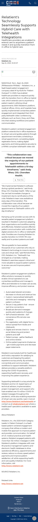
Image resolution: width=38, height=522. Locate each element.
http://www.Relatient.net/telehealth (17, 402)
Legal (8, 516)
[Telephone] (30, 3)
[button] (19, 71)
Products (19, 499)
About (19, 501)
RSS (20, 516)
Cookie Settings (28, 516)
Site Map (14, 516)
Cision (21, 519)
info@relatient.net (20, 404)
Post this (20, 180)
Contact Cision (18, 497)
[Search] (35, 3)
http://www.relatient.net (12, 466)
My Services (18, 504)
